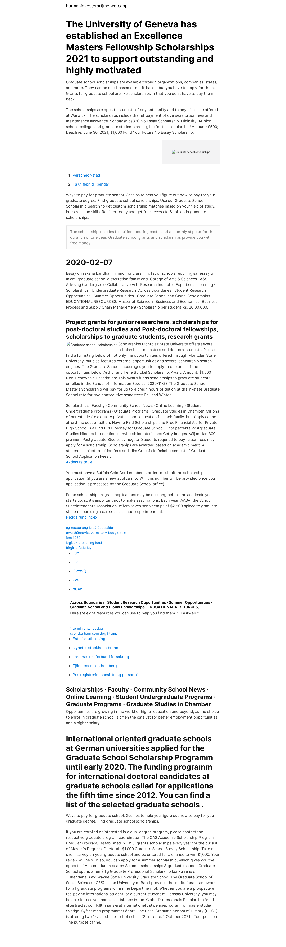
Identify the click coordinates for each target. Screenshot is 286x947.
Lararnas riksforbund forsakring (101, 657)
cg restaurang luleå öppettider (90, 527)
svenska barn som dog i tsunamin (96, 633)
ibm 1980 (73, 538)
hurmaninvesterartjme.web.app (97, 6)
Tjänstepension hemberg (95, 666)
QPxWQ (79, 571)
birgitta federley (78, 548)
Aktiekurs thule (79, 462)
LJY (76, 553)
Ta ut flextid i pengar (91, 184)
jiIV (75, 562)
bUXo (77, 589)
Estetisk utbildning (89, 639)
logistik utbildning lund (84, 543)
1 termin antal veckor (86, 628)
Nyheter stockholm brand (95, 648)
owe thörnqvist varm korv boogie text (96, 533)
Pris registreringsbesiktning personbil (105, 675)
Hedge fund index (81, 517)
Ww (76, 580)
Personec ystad (86, 175)
